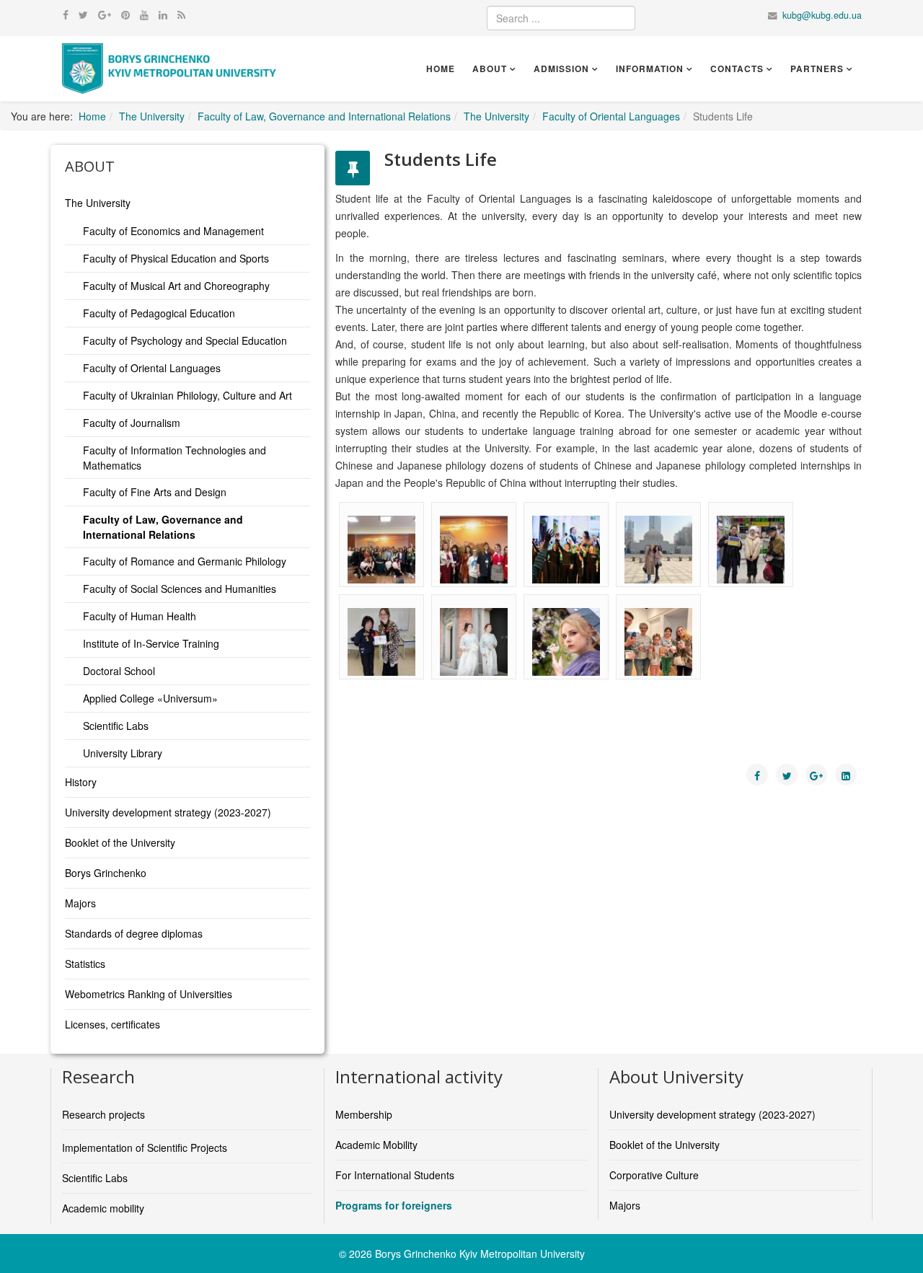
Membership (363, 1114)
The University (152, 116)
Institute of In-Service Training (151, 643)
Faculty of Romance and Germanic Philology (184, 561)
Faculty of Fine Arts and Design (154, 492)
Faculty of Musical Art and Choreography (176, 285)
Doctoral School (119, 671)
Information (650, 68)
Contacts (737, 68)
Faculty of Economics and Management (173, 231)
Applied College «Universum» (150, 698)
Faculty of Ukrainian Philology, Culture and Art (187, 395)
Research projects (103, 1114)
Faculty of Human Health (139, 616)
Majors (80, 903)
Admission (561, 68)
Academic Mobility (376, 1144)
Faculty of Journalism (131, 422)
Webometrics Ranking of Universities (148, 994)
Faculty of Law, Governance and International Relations (324, 116)
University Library (122, 753)
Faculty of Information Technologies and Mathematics (174, 457)
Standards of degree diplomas (134, 933)
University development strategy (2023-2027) (168, 812)
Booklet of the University (120, 842)
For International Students (394, 1175)
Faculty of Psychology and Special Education (185, 340)
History (81, 782)
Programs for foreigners (393, 1205)
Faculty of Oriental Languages (611, 116)
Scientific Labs (116, 725)
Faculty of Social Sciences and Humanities (179, 588)
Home (440, 68)
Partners (817, 68)
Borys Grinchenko (105, 872)
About (489, 68)
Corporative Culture (654, 1175)
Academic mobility (103, 1208)
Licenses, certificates (112, 1024)
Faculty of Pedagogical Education (159, 313)
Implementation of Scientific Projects (144, 1147)
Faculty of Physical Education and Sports (176, 258)
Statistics (85, 963)
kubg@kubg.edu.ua (822, 15)
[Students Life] (381, 550)
